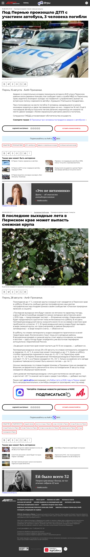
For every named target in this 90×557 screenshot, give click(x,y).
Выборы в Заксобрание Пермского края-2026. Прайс (35, 507)
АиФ (52, 287)
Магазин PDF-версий (24, 502)
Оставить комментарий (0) (71, 128)
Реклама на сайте (53, 499)
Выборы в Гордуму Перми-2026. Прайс (68, 507)
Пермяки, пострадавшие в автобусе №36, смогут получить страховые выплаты (69, 162)
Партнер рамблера (36, 549)
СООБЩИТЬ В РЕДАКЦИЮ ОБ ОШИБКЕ (29, 510)
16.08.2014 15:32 (7, 9)
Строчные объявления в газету (28, 505)
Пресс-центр (40, 499)
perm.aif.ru (29, 380)
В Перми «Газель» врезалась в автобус (25, 161)
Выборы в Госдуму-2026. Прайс (52, 505)
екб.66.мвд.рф (7, 79)
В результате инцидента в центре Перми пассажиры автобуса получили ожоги (68, 169)
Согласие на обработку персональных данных (30, 531)
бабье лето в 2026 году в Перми (64, 380)
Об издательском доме (25, 499)
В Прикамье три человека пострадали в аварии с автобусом (57, 120)
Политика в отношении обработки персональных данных (34, 533)
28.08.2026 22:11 (7, 212)
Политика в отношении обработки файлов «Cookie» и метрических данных (39, 534)
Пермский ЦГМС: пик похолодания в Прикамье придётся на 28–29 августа (67, 455)
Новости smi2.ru (9, 206)
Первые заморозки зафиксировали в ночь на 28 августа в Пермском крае (27, 448)
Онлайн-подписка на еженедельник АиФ (48, 502)
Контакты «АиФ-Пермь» (73, 502)
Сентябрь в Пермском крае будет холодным (70, 448)
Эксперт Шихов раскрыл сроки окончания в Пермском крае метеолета (27, 462)
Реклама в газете (68, 499)
